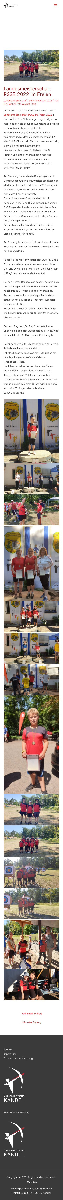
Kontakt (8, 1049)
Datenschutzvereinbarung (18, 1058)
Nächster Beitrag (31, 1022)
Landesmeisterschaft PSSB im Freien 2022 (28, 114)
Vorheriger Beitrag (31, 1013)
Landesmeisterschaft (15, 100)
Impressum (10, 1054)
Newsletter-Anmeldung (16, 1112)
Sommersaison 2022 (40, 100)
